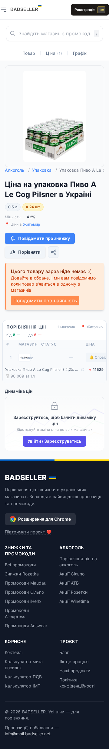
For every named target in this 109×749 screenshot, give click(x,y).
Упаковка (44, 170)
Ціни (54, 53)
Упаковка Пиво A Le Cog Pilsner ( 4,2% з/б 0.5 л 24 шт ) (42, 369)
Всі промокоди (20, 564)
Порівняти (29, 252)
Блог (64, 652)
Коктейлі (13, 652)
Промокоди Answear (26, 625)
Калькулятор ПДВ (23, 676)
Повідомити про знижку (44, 238)
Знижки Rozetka (22, 573)
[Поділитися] (53, 252)
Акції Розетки (73, 592)
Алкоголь (17, 170)
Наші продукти (74, 670)
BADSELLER (26, 477)
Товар (29, 53)
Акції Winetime (74, 601)
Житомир (31, 224)
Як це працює (74, 661)
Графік (80, 53)
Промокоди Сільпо (24, 592)
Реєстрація (89, 9)
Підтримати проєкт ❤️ (28, 531)
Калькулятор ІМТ (22, 685)
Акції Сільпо (71, 573)
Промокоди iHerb (23, 601)
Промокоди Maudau (25, 582)
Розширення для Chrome (44, 519)
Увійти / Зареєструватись (54, 441)
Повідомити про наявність (45, 300)
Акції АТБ (69, 582)
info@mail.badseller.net (28, 733)
